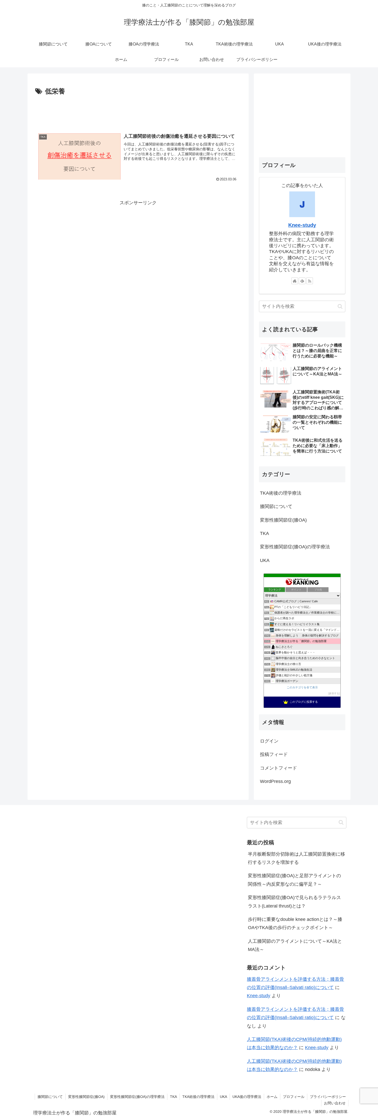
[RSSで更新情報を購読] (309, 281)
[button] (340, 306)
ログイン (269, 741)
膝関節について (50, 1097)
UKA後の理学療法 (246, 1097)
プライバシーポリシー (328, 1097)
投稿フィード (274, 754)
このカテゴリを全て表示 (302, 687)
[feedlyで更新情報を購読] (302, 281)
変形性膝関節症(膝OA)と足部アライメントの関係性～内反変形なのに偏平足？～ (294, 879)
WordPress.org (275, 781)
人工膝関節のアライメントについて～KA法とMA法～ (295, 945)
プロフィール (293, 1097)
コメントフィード (278, 768)
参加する (334, 693)
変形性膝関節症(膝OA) (86, 1097)
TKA (173, 1097)
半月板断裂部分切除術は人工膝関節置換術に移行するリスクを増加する (296, 858)
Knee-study (302, 225)
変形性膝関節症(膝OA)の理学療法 (137, 1097)
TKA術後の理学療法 (198, 1097)
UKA (223, 1097)
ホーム (272, 1097)
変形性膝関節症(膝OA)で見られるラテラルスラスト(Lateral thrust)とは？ (294, 901)
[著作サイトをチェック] (294, 281)
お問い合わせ (335, 1103)
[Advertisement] (138, 111)
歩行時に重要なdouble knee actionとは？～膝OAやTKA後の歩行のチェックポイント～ (295, 923)
